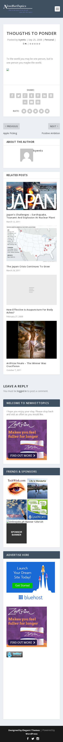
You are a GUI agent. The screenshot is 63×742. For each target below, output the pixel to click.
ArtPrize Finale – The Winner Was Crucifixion (26, 365)
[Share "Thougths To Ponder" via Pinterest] (38, 95)
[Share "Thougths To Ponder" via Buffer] (51, 95)
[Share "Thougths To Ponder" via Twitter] (18, 95)
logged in (22, 391)
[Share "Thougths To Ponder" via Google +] (25, 95)
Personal (49, 39)
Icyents (22, 39)
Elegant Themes (31, 730)
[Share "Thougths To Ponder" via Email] (31, 102)
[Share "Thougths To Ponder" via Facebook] (12, 95)
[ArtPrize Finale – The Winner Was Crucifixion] (31, 339)
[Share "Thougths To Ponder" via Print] (38, 102)
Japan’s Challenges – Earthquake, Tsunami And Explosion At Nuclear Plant (30, 216)
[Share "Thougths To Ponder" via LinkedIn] (44, 95)
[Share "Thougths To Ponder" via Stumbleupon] (25, 102)
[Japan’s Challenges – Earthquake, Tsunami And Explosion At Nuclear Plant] (31, 196)
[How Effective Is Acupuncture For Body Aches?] (31, 290)
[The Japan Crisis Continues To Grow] (31, 244)
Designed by (15, 730)
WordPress (31, 733)
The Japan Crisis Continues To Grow (28, 266)
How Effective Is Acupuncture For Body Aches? (29, 311)
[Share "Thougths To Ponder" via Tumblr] (31, 95)
